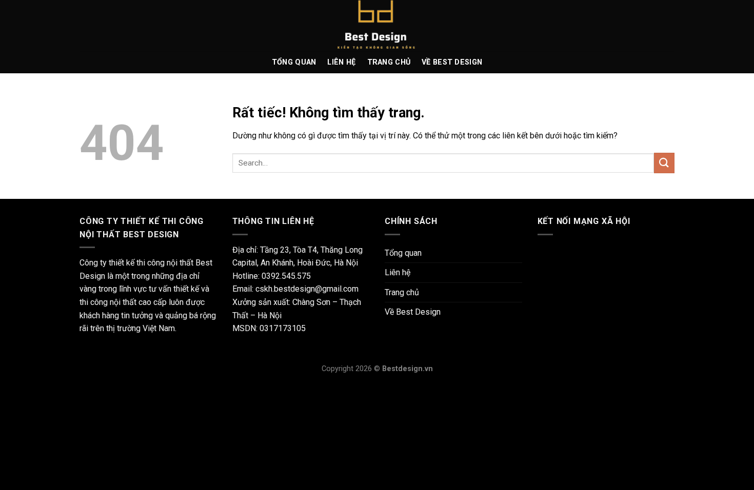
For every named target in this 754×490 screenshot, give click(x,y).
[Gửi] (664, 163)
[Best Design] (377, 25)
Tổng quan (294, 62)
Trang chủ (389, 62)
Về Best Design (452, 62)
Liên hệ (341, 62)
